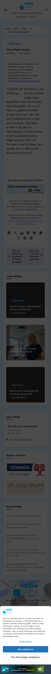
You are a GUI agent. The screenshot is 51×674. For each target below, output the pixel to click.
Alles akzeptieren (25, 649)
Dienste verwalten (25, 641)
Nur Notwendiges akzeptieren (25, 657)
